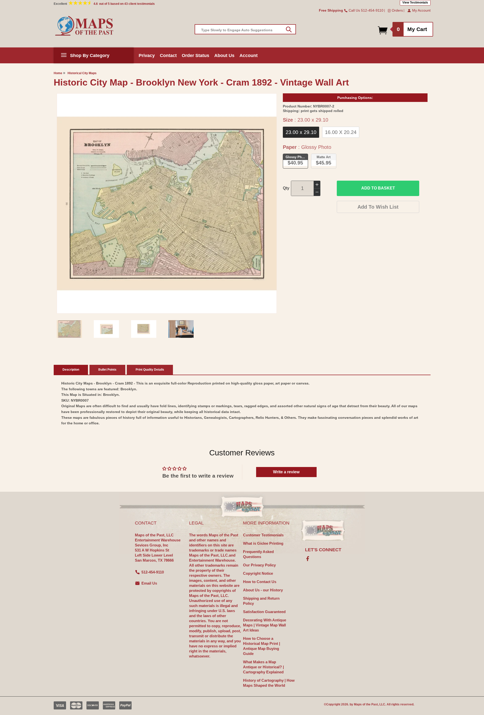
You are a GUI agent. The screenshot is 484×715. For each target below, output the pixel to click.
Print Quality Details (150, 369)
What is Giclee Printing (263, 543)
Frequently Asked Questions (258, 554)
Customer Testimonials (263, 535)
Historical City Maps (82, 73)
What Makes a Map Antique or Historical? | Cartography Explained (263, 667)
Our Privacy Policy (259, 565)
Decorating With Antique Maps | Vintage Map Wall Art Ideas (264, 625)
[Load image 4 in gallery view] (181, 329)
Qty (286, 188)
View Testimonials (415, 2)
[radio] (301, 132)
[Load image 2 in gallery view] (106, 329)
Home (58, 73)
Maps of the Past (366, 704)
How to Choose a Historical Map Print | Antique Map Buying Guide (261, 646)
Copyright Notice (258, 573)
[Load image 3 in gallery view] (143, 329)
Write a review (286, 472)
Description (71, 369)
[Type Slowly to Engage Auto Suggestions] (289, 29)
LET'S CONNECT (323, 549)
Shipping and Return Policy (261, 601)
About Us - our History (263, 590)
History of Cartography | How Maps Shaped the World (269, 683)
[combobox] (245, 29)
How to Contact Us (259, 582)
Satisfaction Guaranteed (264, 612)
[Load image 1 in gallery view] (69, 329)
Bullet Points (107, 369)
